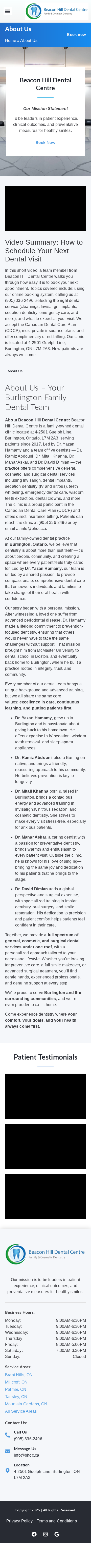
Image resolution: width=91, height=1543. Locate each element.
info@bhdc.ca (26, 1455)
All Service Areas (21, 1411)
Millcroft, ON (16, 1382)
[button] (8, 11)
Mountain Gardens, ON (26, 1404)
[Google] (57, 1534)
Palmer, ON (15, 1389)
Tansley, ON (16, 1397)
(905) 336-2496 (28, 1439)
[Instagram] (45, 1534)
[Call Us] (7, 1435)
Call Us (20, 1432)
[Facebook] (34, 1534)
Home (10, 40)
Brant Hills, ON (19, 1375)
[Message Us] (7, 1451)
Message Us (25, 1449)
